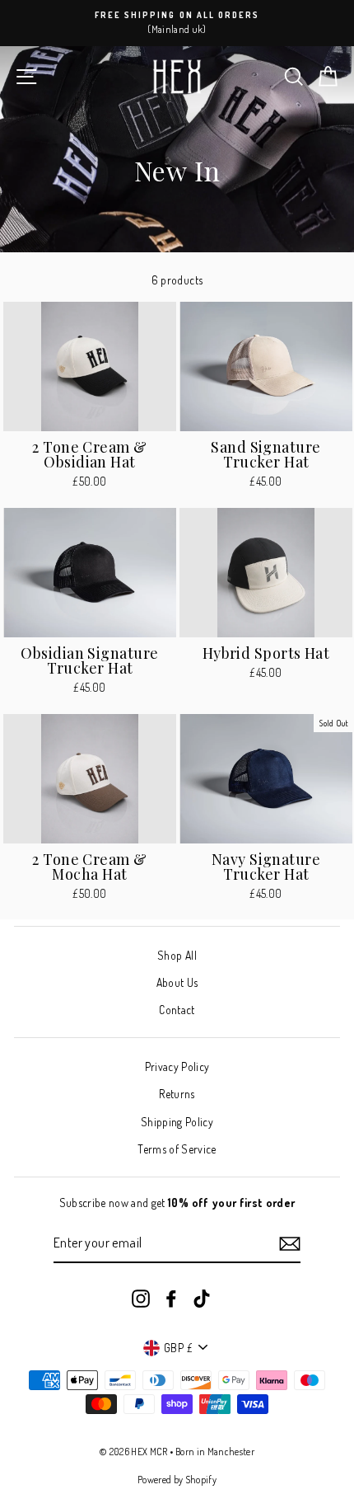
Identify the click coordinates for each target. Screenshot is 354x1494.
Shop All (177, 955)
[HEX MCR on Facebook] (171, 1298)
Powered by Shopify (177, 1479)
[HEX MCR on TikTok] (202, 1298)
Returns (176, 1094)
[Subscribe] (289, 1243)
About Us (177, 982)
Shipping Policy (177, 1122)
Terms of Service (176, 1149)
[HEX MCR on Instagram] (141, 1298)
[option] (177, 23)
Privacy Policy (177, 1066)
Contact (176, 1010)
